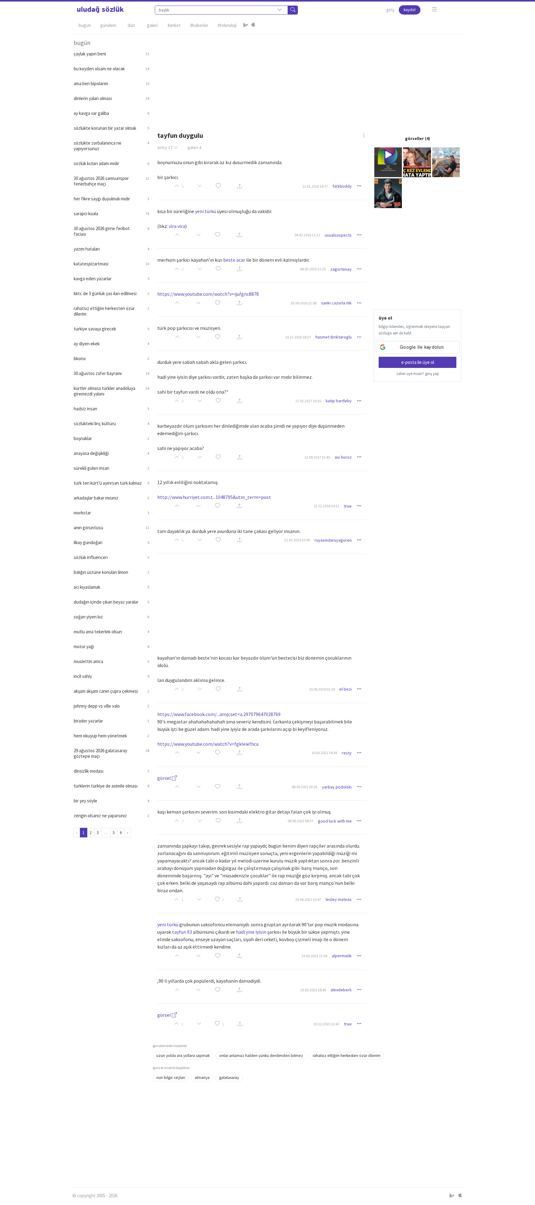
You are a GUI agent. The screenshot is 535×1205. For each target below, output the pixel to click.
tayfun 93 (182, 932)
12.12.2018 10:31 (326, 506)
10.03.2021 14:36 (324, 752)
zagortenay (341, 269)
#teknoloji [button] (227, 25)
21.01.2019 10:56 (297, 540)
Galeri (152, 25)
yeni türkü (205, 211)
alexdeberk (341, 990)
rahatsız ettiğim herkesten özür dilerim (347, 1055)
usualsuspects (338, 235)
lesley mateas (339, 899)
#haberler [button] (199, 25)
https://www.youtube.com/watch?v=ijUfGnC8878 (208, 294)
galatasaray (229, 1077)
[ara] (293, 10)
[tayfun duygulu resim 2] (417, 162)
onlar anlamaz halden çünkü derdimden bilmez (261, 1055)
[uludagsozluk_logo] (100, 10)
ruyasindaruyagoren (333, 540)
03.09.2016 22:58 (303, 303)
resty (347, 753)
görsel (164, 778)
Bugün (85, 25)
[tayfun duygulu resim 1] (388, 162)
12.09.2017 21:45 (317, 457)
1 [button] (223, 899)
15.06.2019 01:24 (322, 689)
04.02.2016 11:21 (307, 235)
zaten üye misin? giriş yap (417, 373)
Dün (131, 25)
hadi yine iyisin (251, 932)
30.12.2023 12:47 (326, 1024)
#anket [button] (174, 25)
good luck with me (335, 821)
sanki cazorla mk (336, 303)
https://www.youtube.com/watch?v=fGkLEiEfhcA (208, 744)
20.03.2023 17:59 (314, 956)
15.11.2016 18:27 (298, 337)
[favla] (218, 186)
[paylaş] (239, 186)
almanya (202, 1077)
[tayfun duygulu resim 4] (388, 193)
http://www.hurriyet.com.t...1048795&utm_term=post (214, 497)
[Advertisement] (307, 77)
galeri (194, 147)
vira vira (177, 226)
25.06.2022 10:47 (308, 899)
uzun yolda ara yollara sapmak (183, 1055)
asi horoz (343, 457)
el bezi (345, 689)
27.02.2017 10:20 (308, 401)
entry (164, 147)
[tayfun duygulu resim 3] (446, 162)
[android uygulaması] (246, 25)
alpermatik (342, 955)
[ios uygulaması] (253, 25)
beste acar (234, 260)
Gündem (108, 25)
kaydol (409, 9)
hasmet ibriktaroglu (333, 337)
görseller (414, 138)
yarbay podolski (337, 787)
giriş (390, 10)
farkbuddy (342, 186)
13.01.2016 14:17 (315, 186)
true (348, 506)
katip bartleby (339, 401)
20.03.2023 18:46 (313, 990)
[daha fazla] (434, 9)
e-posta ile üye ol (417, 362)
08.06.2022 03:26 (304, 786)
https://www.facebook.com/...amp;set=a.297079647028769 (219, 714)
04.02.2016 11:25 (313, 269)
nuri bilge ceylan (170, 1077)
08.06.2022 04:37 (300, 821)
